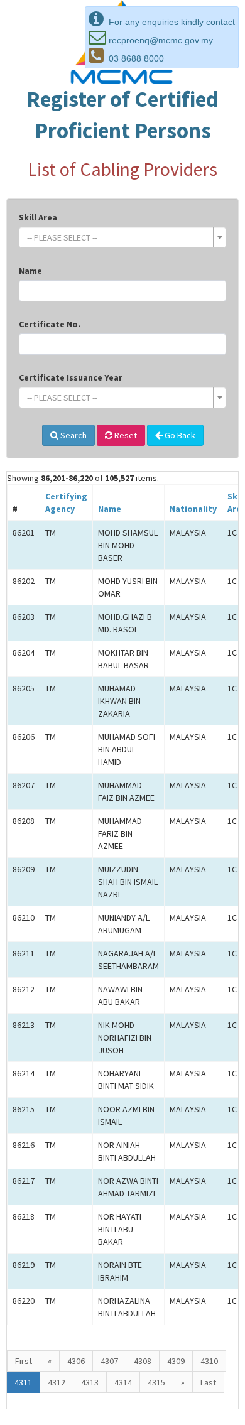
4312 (56, 1382)
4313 (90, 1382)
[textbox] (118, 237)
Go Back (179, 435)
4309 (176, 1361)
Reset (124, 435)
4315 (156, 1382)
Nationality (193, 508)
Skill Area (38, 217)
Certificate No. (49, 324)
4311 (23, 1382)
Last (208, 1382)
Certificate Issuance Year (70, 377)
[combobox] (122, 237)
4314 (123, 1382)
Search (72, 435)
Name (30, 270)
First (23, 1361)
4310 (209, 1361)
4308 (142, 1361)
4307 (109, 1361)
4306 (76, 1361)
